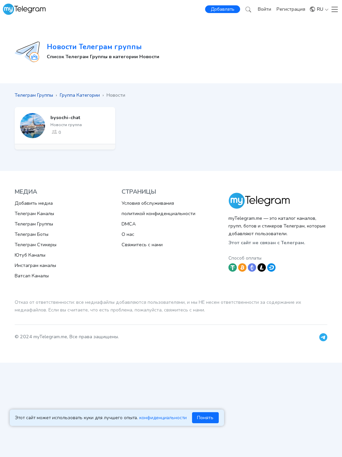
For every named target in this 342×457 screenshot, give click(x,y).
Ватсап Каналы (32, 275)
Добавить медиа (34, 203)
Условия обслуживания (148, 203)
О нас (128, 234)
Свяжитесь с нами (142, 244)
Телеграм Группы (34, 223)
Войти (264, 9)
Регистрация (291, 9)
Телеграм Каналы (34, 213)
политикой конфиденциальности (158, 213)
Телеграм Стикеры (35, 244)
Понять (205, 417)
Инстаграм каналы (35, 265)
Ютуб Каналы (30, 255)
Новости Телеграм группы (94, 47)
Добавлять (222, 9)
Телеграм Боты (31, 234)
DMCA (129, 223)
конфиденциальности (163, 418)
